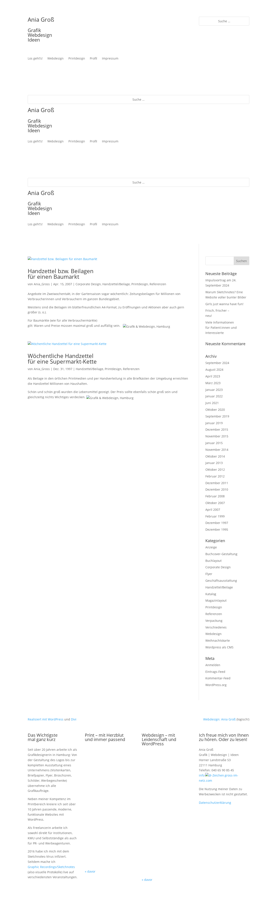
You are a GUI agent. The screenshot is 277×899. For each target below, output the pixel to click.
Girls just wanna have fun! (224, 304)
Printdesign (76, 58)
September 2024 (217, 363)
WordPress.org (216, 685)
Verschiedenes (216, 627)
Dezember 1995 (216, 529)
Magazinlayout (216, 600)
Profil (93, 58)
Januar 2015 (214, 443)
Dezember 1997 (216, 523)
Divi (73, 719)
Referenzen (158, 284)
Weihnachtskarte (217, 640)
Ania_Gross (42, 284)
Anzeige (211, 547)
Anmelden (212, 665)
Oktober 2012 (215, 469)
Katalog (210, 594)
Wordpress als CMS (219, 647)
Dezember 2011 (216, 483)
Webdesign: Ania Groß (219, 719)
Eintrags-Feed (215, 672)
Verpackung (213, 621)
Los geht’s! (35, 58)
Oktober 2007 (215, 503)
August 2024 (214, 369)
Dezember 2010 (216, 489)
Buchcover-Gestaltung (221, 554)
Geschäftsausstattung (221, 580)
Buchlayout (213, 561)
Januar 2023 (214, 390)
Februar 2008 (215, 496)
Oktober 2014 (215, 456)
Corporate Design (88, 284)
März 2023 (213, 383)
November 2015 (216, 436)
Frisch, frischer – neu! (110, 762)
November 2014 (216, 450)
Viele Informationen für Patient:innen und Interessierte (221, 327)
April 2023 (212, 376)
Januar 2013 (214, 463)
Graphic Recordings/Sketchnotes (51, 867)
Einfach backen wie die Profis (167, 815)
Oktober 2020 (215, 410)
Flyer (208, 574)
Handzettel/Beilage (116, 284)
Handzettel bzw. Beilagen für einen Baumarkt (60, 273)
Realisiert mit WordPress (45, 719)
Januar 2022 (214, 396)
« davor (90, 871)
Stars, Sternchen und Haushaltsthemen (110, 845)
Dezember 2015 (216, 429)
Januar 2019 (214, 423)
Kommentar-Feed (217, 678)
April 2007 (212, 509)
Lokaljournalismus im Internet (167, 853)
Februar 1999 (215, 516)
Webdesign (55, 58)
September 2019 (217, 416)
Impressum (110, 58)
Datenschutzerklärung (215, 803)
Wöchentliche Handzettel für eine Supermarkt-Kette (62, 358)
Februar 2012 (215, 476)
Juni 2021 (212, 403)
